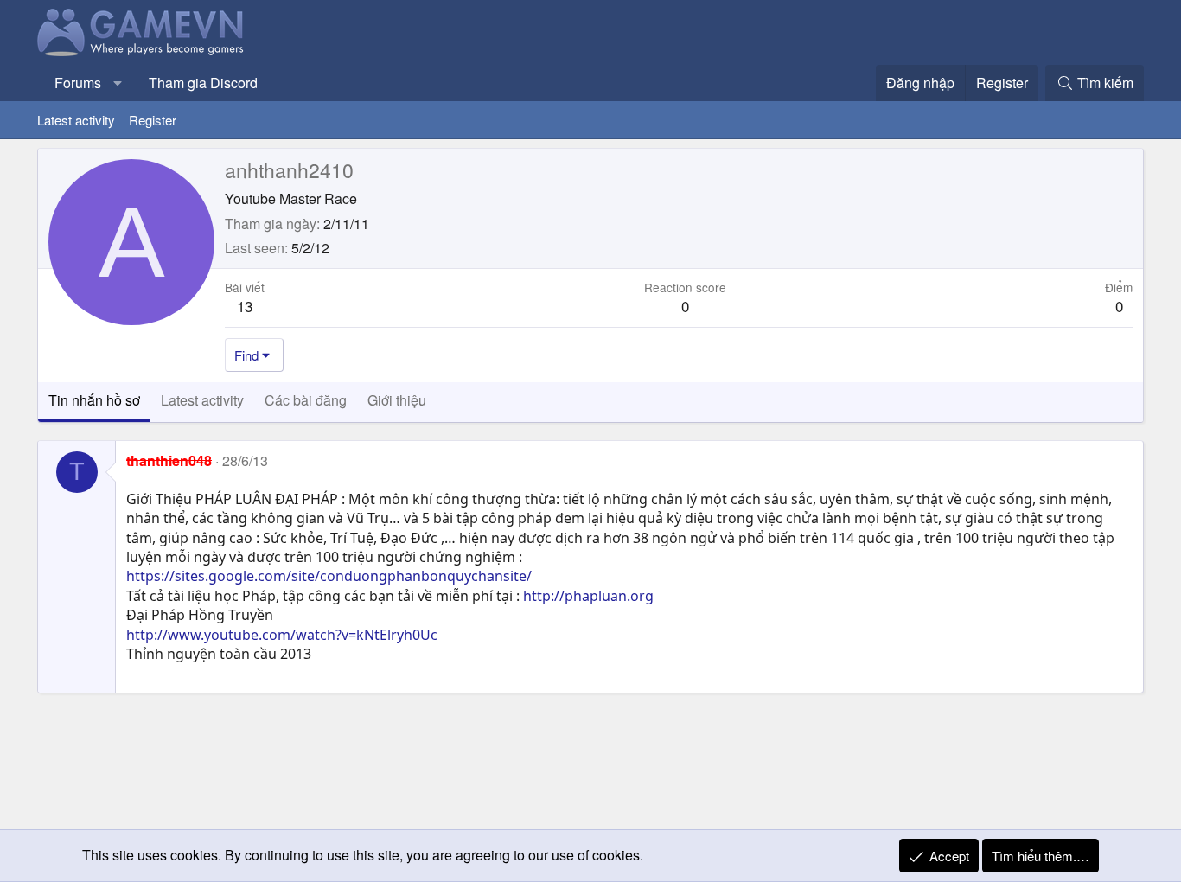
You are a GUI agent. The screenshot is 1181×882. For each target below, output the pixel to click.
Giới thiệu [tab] (396, 400)
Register (152, 120)
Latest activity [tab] (202, 400)
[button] (118, 83)
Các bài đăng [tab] (306, 400)
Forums (77, 83)
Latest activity (76, 120)
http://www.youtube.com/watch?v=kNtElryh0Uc (281, 634)
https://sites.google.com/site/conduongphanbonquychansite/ (329, 575)
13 (244, 305)
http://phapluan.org (588, 595)
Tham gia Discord (203, 83)
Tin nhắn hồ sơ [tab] (94, 400)
